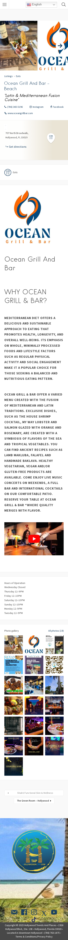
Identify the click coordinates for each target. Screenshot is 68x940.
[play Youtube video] (34, 539)
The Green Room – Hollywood (33, 800)
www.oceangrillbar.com (20, 113)
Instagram (38, 106)
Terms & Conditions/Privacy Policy (34, 936)
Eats (18, 76)
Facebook (58, 106)
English (36, 4)
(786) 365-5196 (15, 106)
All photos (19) (56, 630)
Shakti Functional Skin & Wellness (35, 792)
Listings (8, 76)
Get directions (17, 146)
